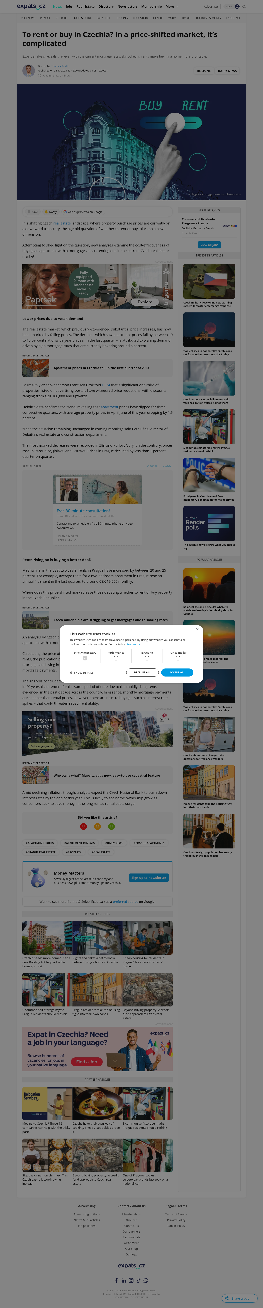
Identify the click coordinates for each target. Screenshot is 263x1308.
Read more (133, 644)
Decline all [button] (142, 672)
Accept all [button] (177, 672)
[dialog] (131, 654)
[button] (81, 673)
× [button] (197, 629)
